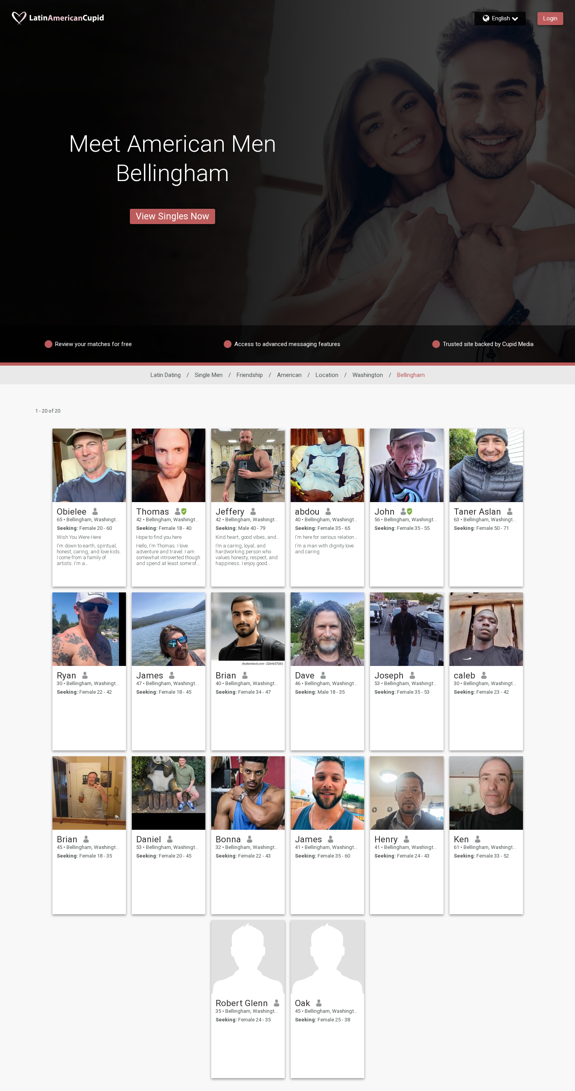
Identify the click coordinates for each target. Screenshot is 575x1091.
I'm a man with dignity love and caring (324, 548)
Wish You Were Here (79, 537)
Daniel (148, 839)
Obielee (71, 511)
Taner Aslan (477, 511)
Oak (302, 1003)
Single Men (209, 375)
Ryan (66, 675)
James (149, 675)
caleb (464, 675)
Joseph (389, 675)
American (289, 375)
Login (550, 18)
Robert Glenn (242, 1003)
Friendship (250, 375)
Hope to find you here (158, 537)
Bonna (228, 839)
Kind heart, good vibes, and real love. (248, 537)
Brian (226, 675)
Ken (461, 839)
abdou (307, 511)
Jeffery (230, 511)
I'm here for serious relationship (327, 537)
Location (327, 375)
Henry (386, 839)
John (384, 511)
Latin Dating (166, 375)
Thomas (152, 511)
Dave (304, 675)
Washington (367, 375)
